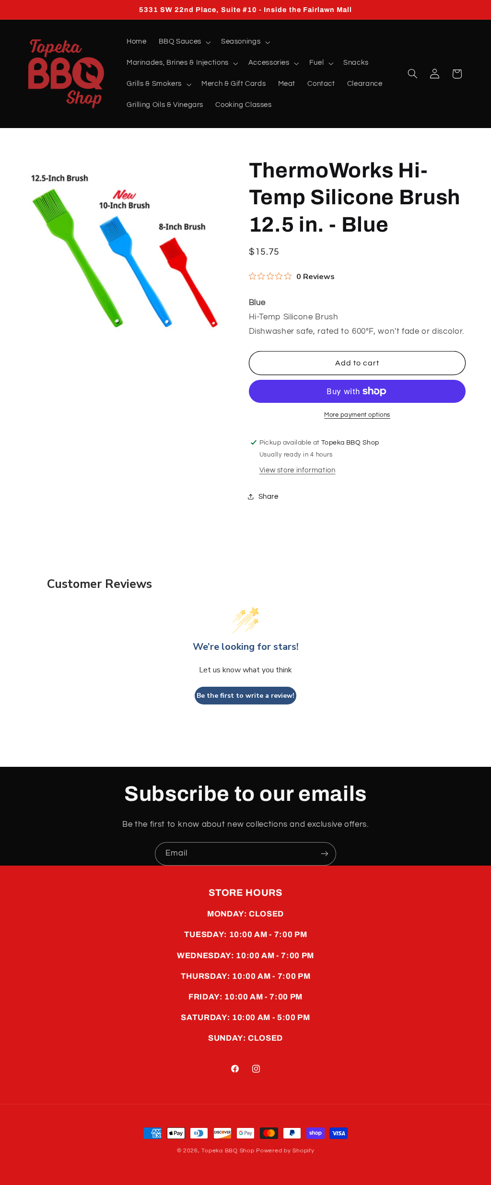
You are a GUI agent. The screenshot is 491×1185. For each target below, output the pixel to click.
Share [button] (268, 496)
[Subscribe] (325, 854)
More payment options (357, 415)
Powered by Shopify (285, 1150)
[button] (183, 42)
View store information (297, 470)
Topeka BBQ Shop (227, 1150)
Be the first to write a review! (245, 695)
